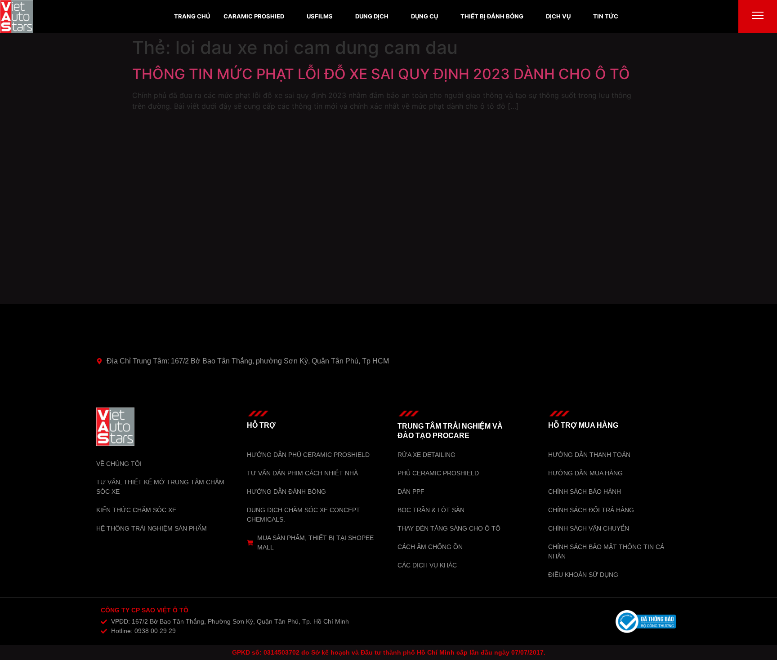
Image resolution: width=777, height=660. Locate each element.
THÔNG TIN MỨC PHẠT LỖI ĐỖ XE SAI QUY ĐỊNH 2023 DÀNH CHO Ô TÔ (381, 74)
